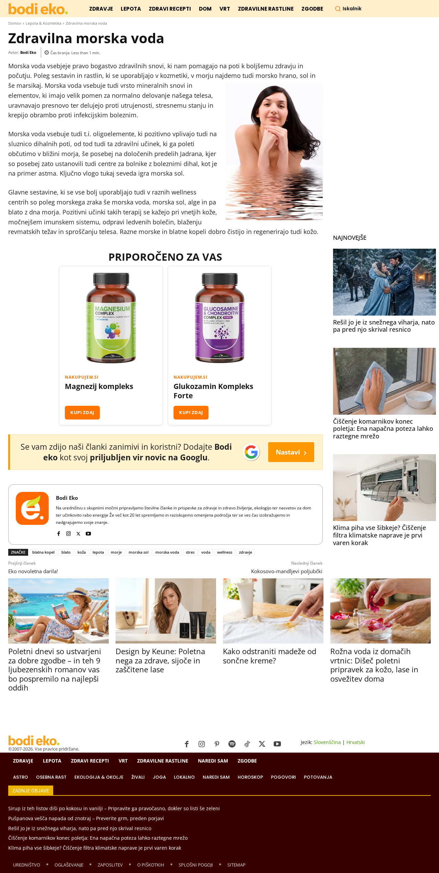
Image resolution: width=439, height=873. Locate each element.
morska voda (167, 552)
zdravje (245, 552)
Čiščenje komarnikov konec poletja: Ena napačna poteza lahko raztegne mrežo (383, 428)
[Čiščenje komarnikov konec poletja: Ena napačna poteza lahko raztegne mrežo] (384, 381)
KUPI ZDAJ (82, 412)
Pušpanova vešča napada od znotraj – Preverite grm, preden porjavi (86, 818)
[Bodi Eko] (32, 514)
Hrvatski (355, 742)
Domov (14, 23)
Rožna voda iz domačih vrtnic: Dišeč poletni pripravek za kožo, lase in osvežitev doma (374, 664)
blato (66, 552)
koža (82, 552)
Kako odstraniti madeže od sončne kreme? (269, 655)
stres (190, 552)
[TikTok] (247, 744)
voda (205, 552)
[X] (78, 532)
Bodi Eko (28, 52)
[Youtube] (88, 532)
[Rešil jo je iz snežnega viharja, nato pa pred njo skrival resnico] (384, 282)
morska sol (139, 552)
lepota (98, 552)
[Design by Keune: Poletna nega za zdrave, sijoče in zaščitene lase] (166, 611)
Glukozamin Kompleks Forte (213, 391)
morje (116, 552)
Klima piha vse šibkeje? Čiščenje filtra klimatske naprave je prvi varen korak (379, 534)
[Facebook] (58, 532)
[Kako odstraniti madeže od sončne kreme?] (273, 611)
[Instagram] (68, 532)
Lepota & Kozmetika (43, 23)
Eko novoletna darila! (33, 571)
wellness (224, 552)
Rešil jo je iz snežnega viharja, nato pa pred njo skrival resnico (384, 326)
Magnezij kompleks (99, 386)
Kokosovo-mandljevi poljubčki (286, 571)
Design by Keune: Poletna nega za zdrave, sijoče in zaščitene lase (160, 660)
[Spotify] (232, 744)
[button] (348, 8)
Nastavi (291, 452)
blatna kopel (43, 552)
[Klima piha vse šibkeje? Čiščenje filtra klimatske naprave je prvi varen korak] (384, 487)
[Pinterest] (217, 744)
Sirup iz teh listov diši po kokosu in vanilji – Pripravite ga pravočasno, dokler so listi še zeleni (114, 808)
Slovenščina (327, 742)
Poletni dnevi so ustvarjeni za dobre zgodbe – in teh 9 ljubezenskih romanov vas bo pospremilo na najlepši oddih (54, 669)
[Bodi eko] (38, 9)
